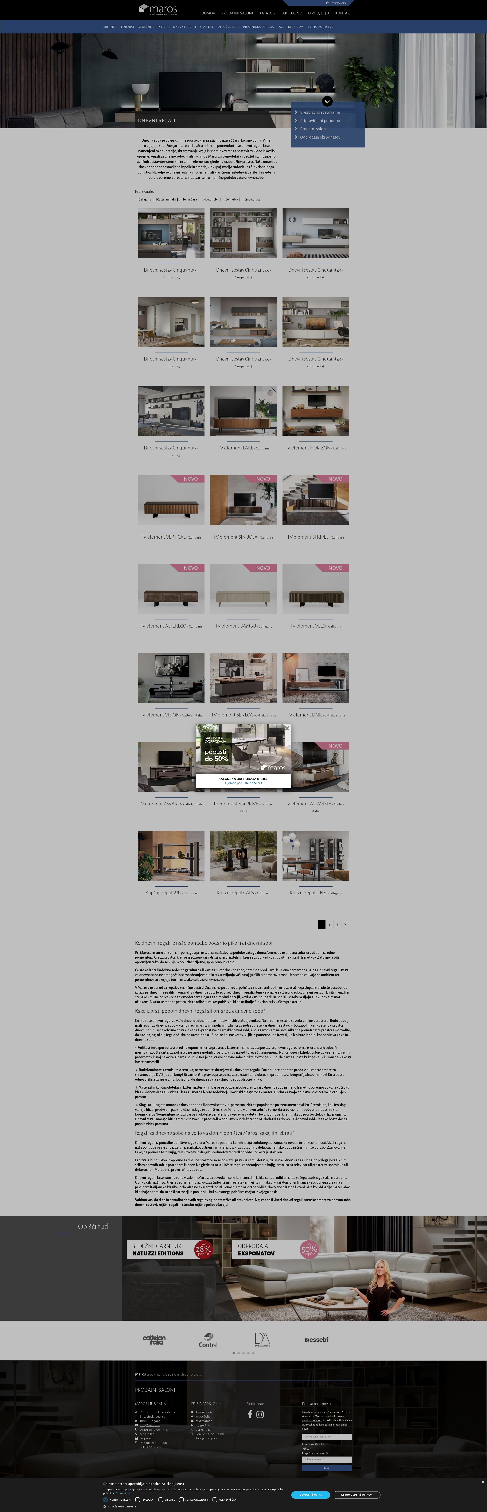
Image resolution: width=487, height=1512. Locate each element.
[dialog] (243, 1495)
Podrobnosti (123, 1493)
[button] (193, 1506)
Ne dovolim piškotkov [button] (356, 1494)
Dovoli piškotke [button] (310, 1494)
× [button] (482, 1482)
